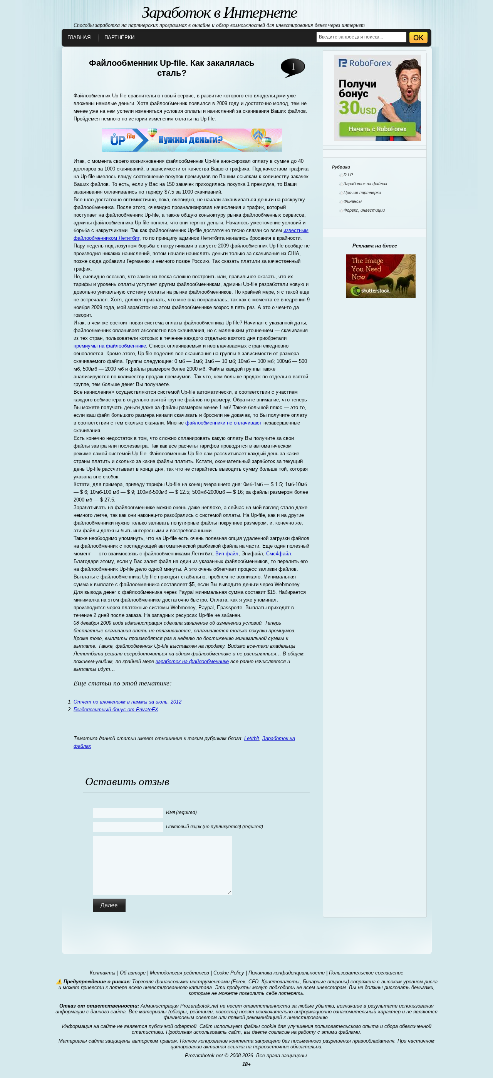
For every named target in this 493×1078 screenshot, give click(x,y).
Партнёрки (119, 37)
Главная (79, 37)
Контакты (103, 973)
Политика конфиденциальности (286, 973)
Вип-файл (226, 554)
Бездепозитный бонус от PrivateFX (116, 709)
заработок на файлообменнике (192, 661)
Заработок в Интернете (219, 11)
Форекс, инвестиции (364, 210)
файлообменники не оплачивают (223, 423)
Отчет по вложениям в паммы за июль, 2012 (127, 702)
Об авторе (133, 973)
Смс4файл (278, 554)
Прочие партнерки (362, 192)
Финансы (353, 201)
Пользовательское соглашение (366, 973)
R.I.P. (349, 174)
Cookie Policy (228, 973)
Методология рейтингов (179, 973)
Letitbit (251, 738)
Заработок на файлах (365, 183)
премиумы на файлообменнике (110, 346)
